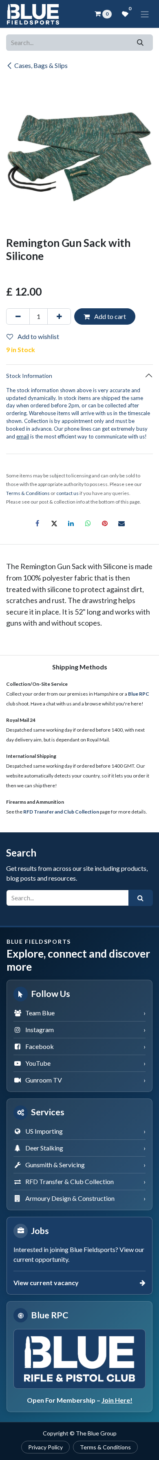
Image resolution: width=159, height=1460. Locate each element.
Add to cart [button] (109, 316)
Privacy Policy (45, 1447)
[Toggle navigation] (145, 14)
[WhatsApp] (88, 523)
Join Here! (117, 1400)
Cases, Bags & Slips (41, 65)
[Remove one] (18, 316)
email (22, 436)
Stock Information (29, 375)
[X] (54, 523)
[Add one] (59, 316)
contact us (67, 493)
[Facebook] (37, 523)
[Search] (140, 42)
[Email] (121, 523)
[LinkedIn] (70, 523)
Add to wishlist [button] (37, 336)
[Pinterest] (104, 523)
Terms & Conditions (105, 1447)
